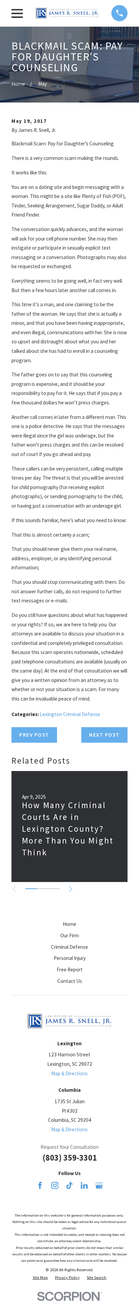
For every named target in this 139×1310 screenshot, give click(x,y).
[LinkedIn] (84, 1185)
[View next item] (71, 889)
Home (69, 924)
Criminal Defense (69, 947)
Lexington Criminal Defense (70, 714)
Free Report (70, 969)
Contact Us (69, 981)
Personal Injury (70, 958)
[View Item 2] (42, 888)
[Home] (67, 13)
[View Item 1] (31, 888)
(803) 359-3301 (70, 1157)
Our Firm (69, 935)
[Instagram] (54, 1185)
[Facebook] (40, 1185)
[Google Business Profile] (99, 1185)
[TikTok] (69, 1185)
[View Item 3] (54, 888)
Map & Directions (69, 1073)
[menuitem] (40, 1277)
